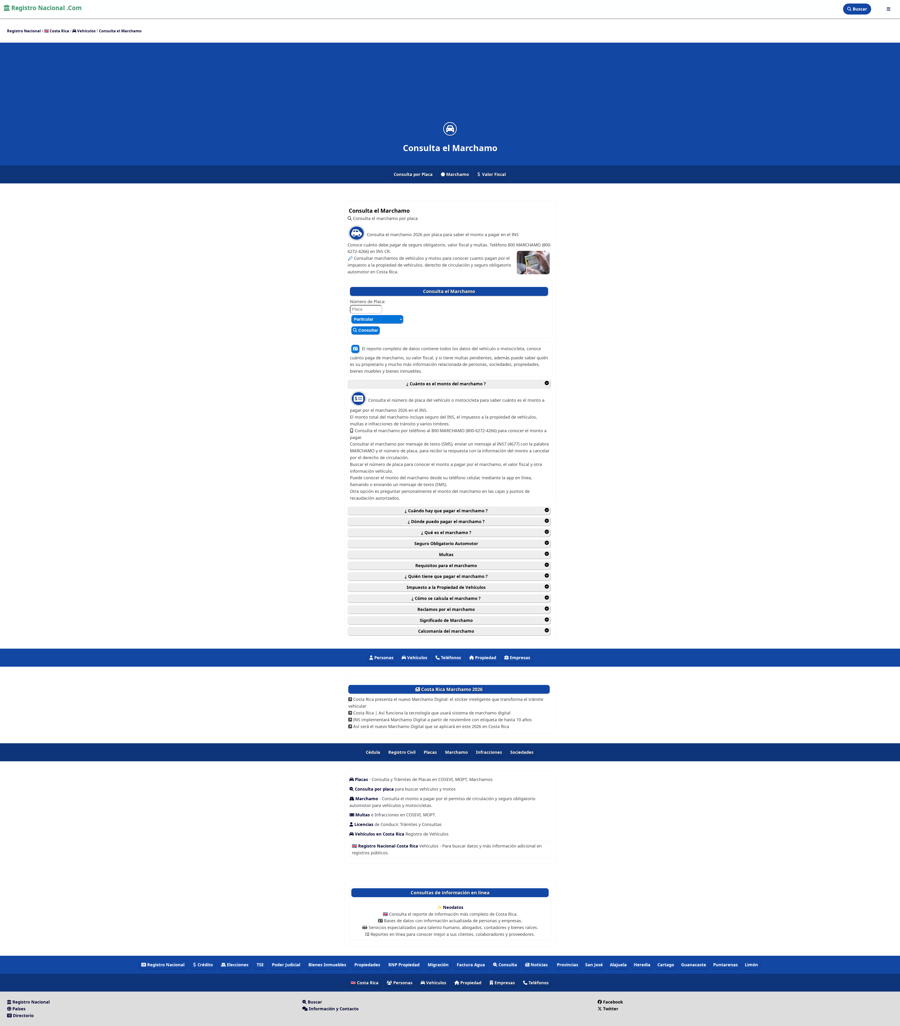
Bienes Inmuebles (327, 964)
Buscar (859, 9)
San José (594, 964)
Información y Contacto (333, 1008)
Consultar (367, 330)
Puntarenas (725, 964)
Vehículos (416, 657)
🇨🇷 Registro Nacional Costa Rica (385, 846)
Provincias (567, 964)
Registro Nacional (165, 964)
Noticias (538, 964)
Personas (383, 657)
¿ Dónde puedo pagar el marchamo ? (446, 521)
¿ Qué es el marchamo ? (446, 532)
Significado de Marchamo (446, 620)
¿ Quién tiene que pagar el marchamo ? (446, 576)
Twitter (610, 1008)
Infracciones (489, 752)
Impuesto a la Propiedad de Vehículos (446, 587)
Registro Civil (402, 752)
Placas (430, 752)
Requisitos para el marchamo (446, 565)
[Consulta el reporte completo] (355, 349)
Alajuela (618, 964)
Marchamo (457, 174)
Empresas (519, 657)
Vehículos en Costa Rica (379, 834)
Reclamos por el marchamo (446, 609)
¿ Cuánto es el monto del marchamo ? (446, 384)
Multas (446, 554)
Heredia (642, 964)
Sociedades (521, 752)
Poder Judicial (286, 964)
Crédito (204, 964)
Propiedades (367, 964)
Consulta (507, 964)
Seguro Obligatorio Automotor (446, 543)
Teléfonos (450, 657)
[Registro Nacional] (888, 9)
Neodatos (453, 907)
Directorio (23, 1015)
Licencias (364, 824)
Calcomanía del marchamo (446, 631)
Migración (438, 964)
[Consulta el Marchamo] (450, 128)
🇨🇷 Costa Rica (365, 982)
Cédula (373, 752)
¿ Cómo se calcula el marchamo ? (446, 598)
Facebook (613, 1002)
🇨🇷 (56, 30)
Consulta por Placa (413, 174)
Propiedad (485, 657)
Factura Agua (471, 964)
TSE (260, 964)
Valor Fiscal (493, 174)
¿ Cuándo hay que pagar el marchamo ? (446, 510)
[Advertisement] (450, 85)
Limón (751, 964)
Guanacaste (693, 964)
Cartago (665, 964)
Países (18, 1008)
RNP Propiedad (404, 964)
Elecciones (237, 964)
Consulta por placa (374, 789)
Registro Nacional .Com (46, 8)
